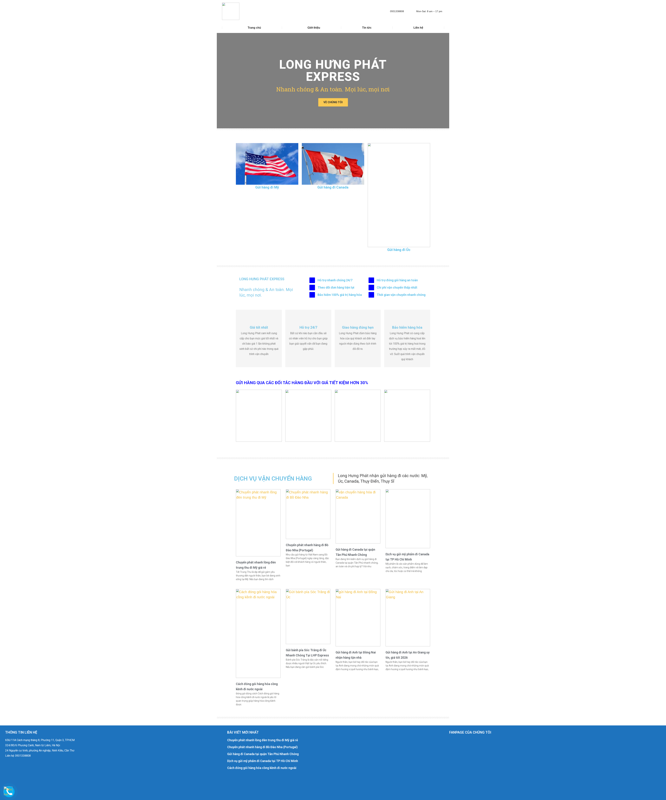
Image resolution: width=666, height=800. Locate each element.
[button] (221, 80)
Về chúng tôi (333, 102)
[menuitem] (252, 28)
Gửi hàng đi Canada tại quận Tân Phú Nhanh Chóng (263, 754)
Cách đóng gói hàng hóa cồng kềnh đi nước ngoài (261, 768)
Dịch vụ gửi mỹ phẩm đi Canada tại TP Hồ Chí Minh (262, 761)
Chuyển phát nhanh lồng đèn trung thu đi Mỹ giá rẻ (262, 740)
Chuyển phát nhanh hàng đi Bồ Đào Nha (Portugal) (262, 747)
